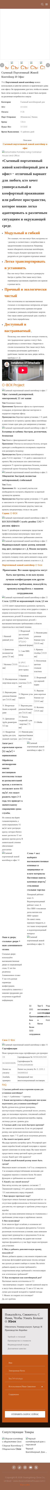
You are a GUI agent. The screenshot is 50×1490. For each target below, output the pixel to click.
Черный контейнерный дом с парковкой (36, 1450)
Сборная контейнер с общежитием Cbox (12, 1447)
